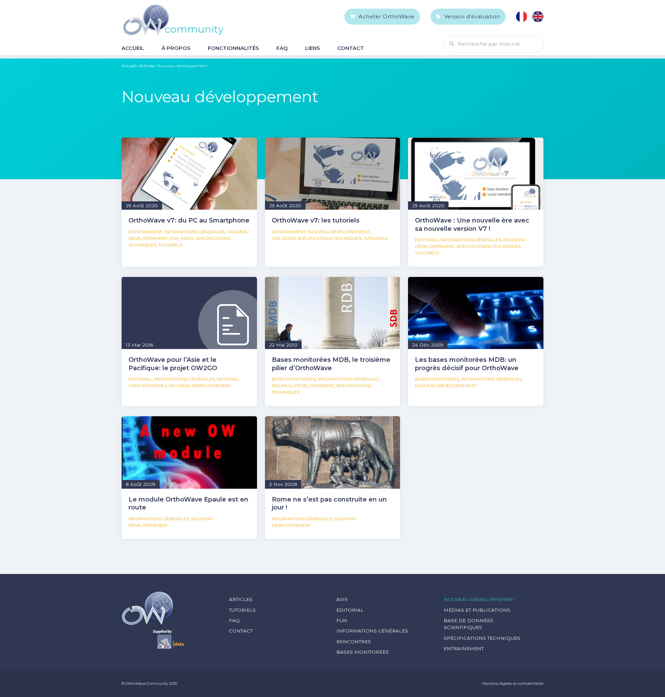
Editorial (426, 239)
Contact (350, 48)
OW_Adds (181, 238)
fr (521, 16)
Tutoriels (170, 244)
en (537, 16)
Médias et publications (477, 610)
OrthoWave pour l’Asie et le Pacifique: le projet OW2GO (172, 364)
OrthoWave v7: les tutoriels (316, 220)
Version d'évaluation (472, 16)
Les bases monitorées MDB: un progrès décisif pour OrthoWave (466, 364)
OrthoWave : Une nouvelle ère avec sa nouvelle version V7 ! (472, 224)
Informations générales (195, 231)
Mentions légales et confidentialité (512, 683)
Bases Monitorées (294, 379)
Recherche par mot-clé (489, 44)
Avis (342, 599)
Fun (341, 620)
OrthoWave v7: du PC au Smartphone (188, 220)
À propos (175, 48)
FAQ (282, 48)
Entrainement (145, 231)
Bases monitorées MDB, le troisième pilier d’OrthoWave (331, 364)
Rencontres (353, 641)
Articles (146, 65)
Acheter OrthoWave (386, 16)
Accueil (133, 48)
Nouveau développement (339, 231)
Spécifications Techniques (329, 238)
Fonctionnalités (233, 48)
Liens (312, 48)
